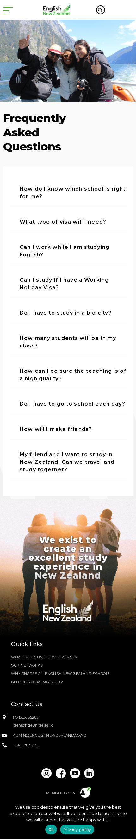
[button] (68, 193)
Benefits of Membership (37, 682)
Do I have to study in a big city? (66, 313)
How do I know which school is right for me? (73, 192)
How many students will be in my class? (68, 342)
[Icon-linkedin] (89, 773)
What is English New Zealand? (44, 657)
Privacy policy (77, 829)
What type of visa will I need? (63, 222)
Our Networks (27, 665)
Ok (51, 829)
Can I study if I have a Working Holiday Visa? (64, 284)
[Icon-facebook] (61, 773)
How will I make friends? (56, 429)
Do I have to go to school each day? (73, 404)
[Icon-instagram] (46, 773)
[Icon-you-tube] (75, 773)
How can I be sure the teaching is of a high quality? (73, 375)
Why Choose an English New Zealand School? (60, 673)
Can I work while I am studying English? (64, 251)
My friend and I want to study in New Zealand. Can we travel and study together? (67, 462)
